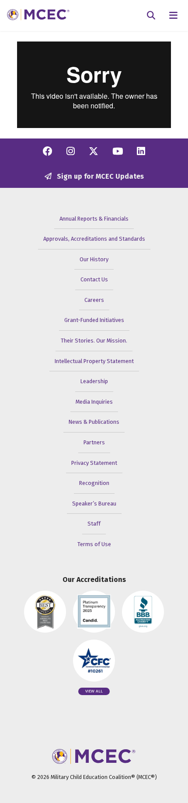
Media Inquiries (94, 401)
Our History (94, 259)
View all (94, 691)
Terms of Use (94, 544)
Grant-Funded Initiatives (94, 320)
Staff (94, 523)
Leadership (94, 381)
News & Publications (94, 422)
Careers (94, 300)
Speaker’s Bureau (94, 503)
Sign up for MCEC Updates (99, 176)
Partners (94, 442)
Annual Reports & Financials (94, 218)
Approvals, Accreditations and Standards (94, 238)
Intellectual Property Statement (94, 361)
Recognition (94, 483)
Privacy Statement (94, 463)
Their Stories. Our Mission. (94, 340)
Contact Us (94, 279)
